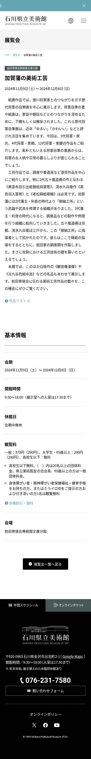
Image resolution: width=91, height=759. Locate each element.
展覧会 (16, 55)
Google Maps (73, 656)
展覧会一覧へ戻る (48, 564)
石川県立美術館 (26, 20)
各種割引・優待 (21, 502)
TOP (7, 55)
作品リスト (17, 300)
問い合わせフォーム (48, 690)
